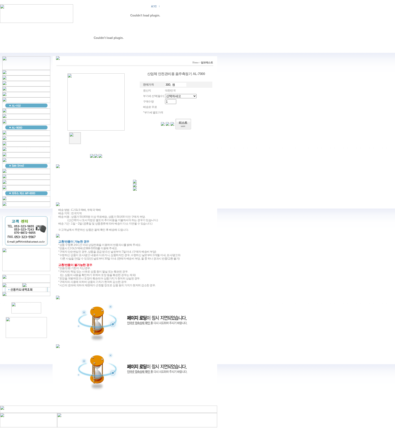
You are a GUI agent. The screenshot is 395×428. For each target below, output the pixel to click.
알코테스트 (207, 62)
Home (195, 62)
